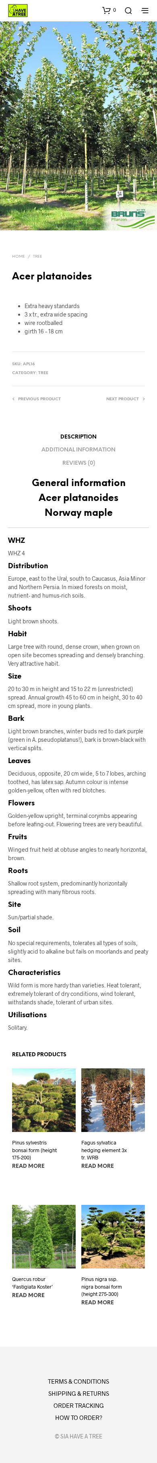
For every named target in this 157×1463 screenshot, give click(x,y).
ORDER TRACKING (79, 1405)
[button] (109, 10)
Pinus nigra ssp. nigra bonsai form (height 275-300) (101, 1286)
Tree (37, 257)
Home (18, 257)
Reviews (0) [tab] (78, 463)
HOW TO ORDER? (78, 1417)
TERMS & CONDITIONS (78, 1381)
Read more (28, 1166)
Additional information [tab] (78, 450)
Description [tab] (78, 437)
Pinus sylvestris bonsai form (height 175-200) (34, 1150)
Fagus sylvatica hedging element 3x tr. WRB (104, 1150)
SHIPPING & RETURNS (78, 1393)
